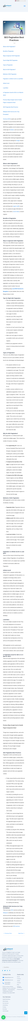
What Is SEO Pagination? (9, 46)
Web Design (5, 1001)
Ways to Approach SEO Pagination (11, 55)
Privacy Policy (20, 989)
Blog (18, 984)
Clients (18, 980)
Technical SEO (6, 119)
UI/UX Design (5, 1011)
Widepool (5, 912)
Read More (6, 967)
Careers (19, 982)
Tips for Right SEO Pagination (10, 60)
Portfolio (19, 978)
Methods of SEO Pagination (9, 74)
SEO (12, 910)
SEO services (16, 926)
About (18, 976)
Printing (4, 1007)
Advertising (5, 1005)
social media (16, 211)
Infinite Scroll (6, 83)
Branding (5, 1009)
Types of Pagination (8, 65)
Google (18, 140)
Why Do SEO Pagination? (9, 69)
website (12, 129)
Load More (5, 87)
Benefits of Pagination (8, 51)
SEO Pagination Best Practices (10, 107)
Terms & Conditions (19, 987)
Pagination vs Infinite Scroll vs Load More (13, 78)
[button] (13, 967)
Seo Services (5, 1003)
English (17, 0)
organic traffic (16, 206)
